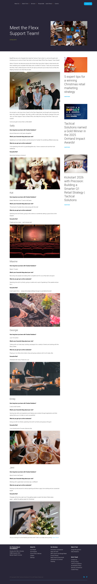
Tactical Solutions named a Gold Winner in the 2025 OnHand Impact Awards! (75, 132)
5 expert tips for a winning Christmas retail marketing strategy (74, 84)
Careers (57, 3)
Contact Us (88, 4)
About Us (17, 3)
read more (67, 96)
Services (33, 3)
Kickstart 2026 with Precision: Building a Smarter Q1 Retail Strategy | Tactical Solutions (74, 188)
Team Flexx (55, 537)
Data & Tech (25, 3)
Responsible (41, 3)
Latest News (49, 3)
